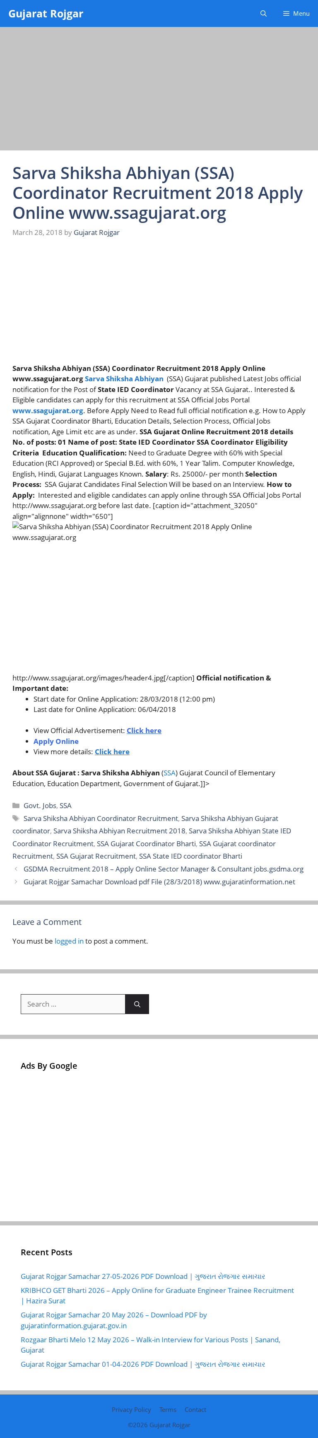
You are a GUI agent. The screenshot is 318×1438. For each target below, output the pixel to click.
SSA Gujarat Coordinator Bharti (146, 843)
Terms (167, 1409)
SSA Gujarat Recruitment (96, 856)
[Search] (137, 1004)
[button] (263, 13)
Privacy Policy (131, 1409)
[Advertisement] (159, 89)
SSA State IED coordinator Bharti (190, 856)
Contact (195, 1409)
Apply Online (56, 741)
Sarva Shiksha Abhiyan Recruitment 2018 (119, 830)
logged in (69, 941)
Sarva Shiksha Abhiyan (124, 378)
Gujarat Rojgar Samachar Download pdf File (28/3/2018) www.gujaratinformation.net (159, 881)
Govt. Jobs (40, 805)
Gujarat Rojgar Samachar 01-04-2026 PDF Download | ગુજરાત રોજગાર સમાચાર (143, 1364)
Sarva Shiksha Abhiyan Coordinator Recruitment (101, 818)
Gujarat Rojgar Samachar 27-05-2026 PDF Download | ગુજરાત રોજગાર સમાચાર (143, 1276)
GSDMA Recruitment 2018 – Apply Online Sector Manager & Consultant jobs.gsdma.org (164, 869)
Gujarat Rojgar (45, 13)
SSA (170, 772)
